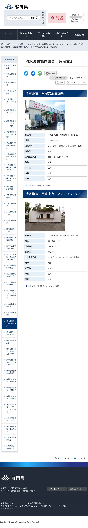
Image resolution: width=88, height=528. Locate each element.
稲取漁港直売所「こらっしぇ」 (11, 112)
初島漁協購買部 (11, 83)
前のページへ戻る (64, 458)
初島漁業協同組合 (11, 66)
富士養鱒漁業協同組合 (11, 266)
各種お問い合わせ (56, 489)
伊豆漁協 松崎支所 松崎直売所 (11, 167)
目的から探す (26, 35)
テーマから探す (44, 35)
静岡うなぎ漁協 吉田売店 (11, 389)
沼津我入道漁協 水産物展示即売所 (11, 257)
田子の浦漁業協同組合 (11, 283)
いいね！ (52, 73)
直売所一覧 (28, 47)
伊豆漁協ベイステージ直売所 (11, 101)
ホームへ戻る (82, 458)
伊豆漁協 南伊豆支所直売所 (11, 145)
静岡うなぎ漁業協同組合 (11, 372)
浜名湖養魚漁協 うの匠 (11, 419)
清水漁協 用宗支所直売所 (39, 185)
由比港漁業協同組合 (11, 305)
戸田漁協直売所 (11, 205)
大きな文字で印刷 (78, 82)
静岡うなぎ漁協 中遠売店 (11, 397)
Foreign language (74, 20)
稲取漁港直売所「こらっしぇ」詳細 (11, 123)
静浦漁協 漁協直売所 (11, 239)
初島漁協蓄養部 (11, 75)
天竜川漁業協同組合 (11, 438)
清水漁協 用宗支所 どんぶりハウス (43, 286)
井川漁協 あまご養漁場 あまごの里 (11, 351)
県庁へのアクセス (76, 489)
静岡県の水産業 (48, 44)
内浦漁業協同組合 (11, 213)
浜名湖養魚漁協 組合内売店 (11, 428)
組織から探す (61, 35)
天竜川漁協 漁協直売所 (11, 447)
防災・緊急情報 (59, 18)
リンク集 (62, 506)
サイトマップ (8, 508)
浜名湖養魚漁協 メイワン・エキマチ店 (11, 408)
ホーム (8, 33)
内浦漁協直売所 (11, 222)
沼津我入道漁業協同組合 (11, 247)
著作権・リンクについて (12, 503)
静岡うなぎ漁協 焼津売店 (11, 380)
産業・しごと (24, 44)
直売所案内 (17, 47)
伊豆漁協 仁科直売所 (11, 188)
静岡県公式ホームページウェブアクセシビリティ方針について (27, 506)
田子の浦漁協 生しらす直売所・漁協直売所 (11, 294)
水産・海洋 (36, 44)
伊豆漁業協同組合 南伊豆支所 (11, 134)
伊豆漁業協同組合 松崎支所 (11, 156)
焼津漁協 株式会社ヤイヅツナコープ (11, 362)
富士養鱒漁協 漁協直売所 (11, 275)
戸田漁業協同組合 (11, 196)
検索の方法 (43, 18)
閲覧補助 (75, 15)
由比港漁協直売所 (11, 314)
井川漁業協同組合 (11, 341)
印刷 (61, 82)
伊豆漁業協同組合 (11, 92)
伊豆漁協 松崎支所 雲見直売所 (11, 178)
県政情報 (79, 35)
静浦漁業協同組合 (11, 230)
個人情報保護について (38, 503)
